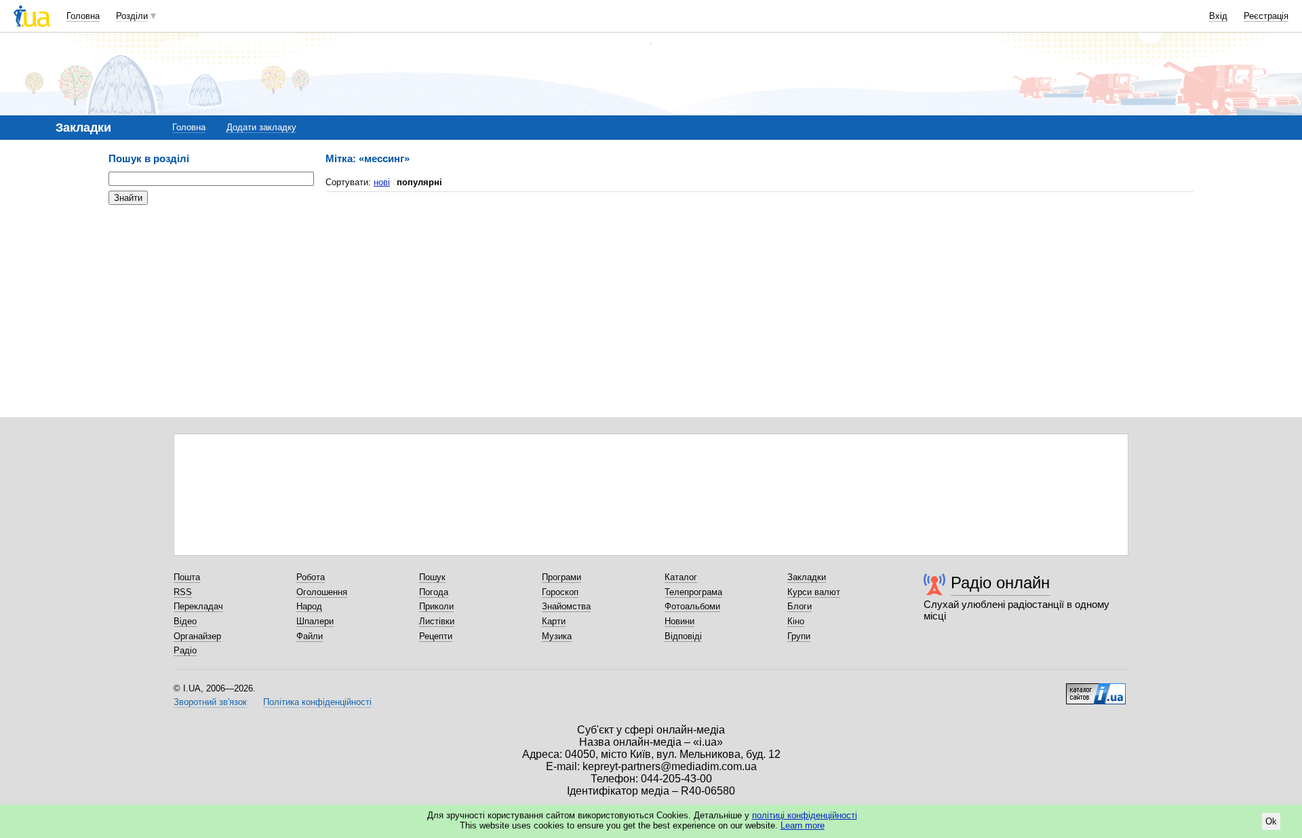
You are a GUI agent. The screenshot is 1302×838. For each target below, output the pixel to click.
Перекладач (198, 606)
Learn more (803, 825)
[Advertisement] (210, 298)
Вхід (1218, 16)
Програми (561, 577)
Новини (679, 621)
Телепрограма (693, 592)
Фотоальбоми (692, 606)
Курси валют (813, 592)
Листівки (436, 621)
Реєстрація (1266, 16)
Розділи (132, 16)
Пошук (432, 577)
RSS (183, 592)
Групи (798, 636)
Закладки (806, 577)
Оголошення (321, 592)
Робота (310, 577)
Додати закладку (261, 127)
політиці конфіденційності (804, 815)
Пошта (187, 577)
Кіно (795, 621)
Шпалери (315, 621)
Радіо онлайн (1000, 582)
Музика (557, 636)
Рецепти (435, 636)
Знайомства (566, 606)
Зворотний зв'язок (210, 702)
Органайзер (197, 636)
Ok (1271, 821)
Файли (309, 636)
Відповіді (683, 636)
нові (382, 182)
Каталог (681, 577)
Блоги (799, 606)
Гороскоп (560, 592)
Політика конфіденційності (317, 702)
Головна (83, 16)
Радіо (185, 650)
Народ (309, 606)
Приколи (436, 606)
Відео (185, 621)
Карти (554, 621)
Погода (433, 592)
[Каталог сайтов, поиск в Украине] (1096, 688)
